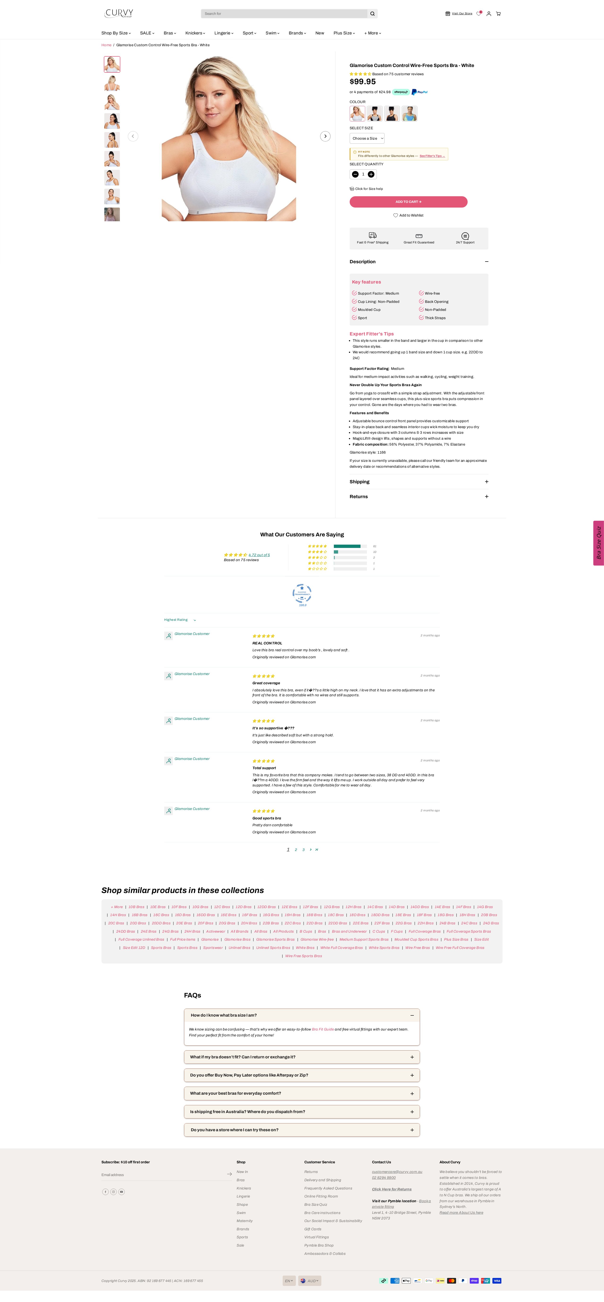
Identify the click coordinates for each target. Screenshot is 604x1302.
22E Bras (361, 923)
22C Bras (293, 923)
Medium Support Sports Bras (364, 939)
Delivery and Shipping (322, 1180)
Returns (311, 1172)
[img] (263, 636)
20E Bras (184, 923)
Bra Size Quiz (315, 1204)
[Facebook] (105, 1192)
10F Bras (179, 907)
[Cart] (498, 13)
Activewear (215, 931)
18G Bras (446, 915)
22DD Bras (337, 923)
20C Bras (116, 923)
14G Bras (485, 907)
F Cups (397, 931)
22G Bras (404, 923)
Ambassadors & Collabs (325, 1254)
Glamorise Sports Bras (275, 939)
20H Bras (249, 923)
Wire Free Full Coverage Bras (460, 948)
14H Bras (118, 915)
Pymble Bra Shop (319, 1245)
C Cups (379, 931)
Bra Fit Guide (322, 1029)
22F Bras (382, 923)
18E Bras (403, 915)
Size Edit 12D (134, 948)
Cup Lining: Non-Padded (378, 302)
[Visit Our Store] (459, 13)
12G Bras (332, 907)
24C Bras (469, 923)
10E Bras (158, 907)
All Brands (239, 931)
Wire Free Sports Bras (303, 956)
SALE (146, 33)
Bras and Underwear (349, 931)
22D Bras (314, 923)
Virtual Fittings (316, 1237)
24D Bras (491, 923)
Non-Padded (435, 310)
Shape (242, 1204)
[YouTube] (121, 1192)
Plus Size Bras (456, 939)
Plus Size (343, 33)
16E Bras (228, 915)
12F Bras (310, 907)
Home (106, 45)
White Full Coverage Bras (341, 948)
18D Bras (357, 915)
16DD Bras (206, 915)
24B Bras (447, 923)
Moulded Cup (369, 310)
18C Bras (336, 915)
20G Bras (227, 923)
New (319, 33)
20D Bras (138, 923)
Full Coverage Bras (425, 931)
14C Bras (375, 907)
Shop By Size (115, 33)
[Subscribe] (229, 1175)
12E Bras (289, 907)
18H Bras (467, 915)
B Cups (306, 931)
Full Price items (182, 939)
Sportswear (213, 948)
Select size (361, 128)
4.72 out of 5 (259, 555)
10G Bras (200, 907)
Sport (248, 33)
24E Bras (148, 931)
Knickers (194, 33)
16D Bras (183, 915)
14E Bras (442, 907)
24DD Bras (125, 931)
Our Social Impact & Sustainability (333, 1221)
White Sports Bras (384, 948)
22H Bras (426, 923)
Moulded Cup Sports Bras (416, 939)
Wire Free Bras (417, 948)
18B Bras (314, 915)
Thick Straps (435, 318)
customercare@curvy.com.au (397, 1172)
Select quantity (367, 164)
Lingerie (222, 33)
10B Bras (136, 907)
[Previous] (133, 136)
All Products (283, 931)
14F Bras (463, 907)
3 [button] (303, 850)
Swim (271, 33)
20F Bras (205, 923)
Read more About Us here (461, 1212)
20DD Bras (161, 923)
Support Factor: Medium (378, 293)
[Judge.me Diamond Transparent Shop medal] (302, 593)
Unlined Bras (239, 948)
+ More (371, 33)
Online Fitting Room (321, 1196)
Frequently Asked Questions (328, 1188)
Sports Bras (161, 948)
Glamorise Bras (237, 939)
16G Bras (271, 915)
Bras (169, 33)
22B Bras (271, 923)
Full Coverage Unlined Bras (141, 939)
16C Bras (161, 915)
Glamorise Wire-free (317, 939)
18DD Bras (380, 915)
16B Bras (139, 915)
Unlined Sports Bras (273, 948)
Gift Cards (313, 1229)
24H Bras (192, 931)
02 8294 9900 (384, 1178)
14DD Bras (420, 907)
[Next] (325, 136)
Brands (296, 33)
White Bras (305, 948)
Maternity (245, 1221)
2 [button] (296, 850)
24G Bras (170, 931)
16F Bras (249, 915)
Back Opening (437, 302)
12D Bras (244, 907)
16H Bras (293, 915)
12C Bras (222, 907)
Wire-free (432, 293)
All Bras (260, 931)
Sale (240, 1245)
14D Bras (397, 907)
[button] (361, 74)
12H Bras (353, 907)
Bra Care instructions (322, 1213)
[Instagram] (113, 1192)
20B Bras (489, 915)
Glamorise (209, 939)
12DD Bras (266, 907)
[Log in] (489, 13)
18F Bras (424, 915)
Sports (242, 1237)
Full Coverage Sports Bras (469, 931)
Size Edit (481, 939)
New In (242, 1172)
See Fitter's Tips (431, 156)
